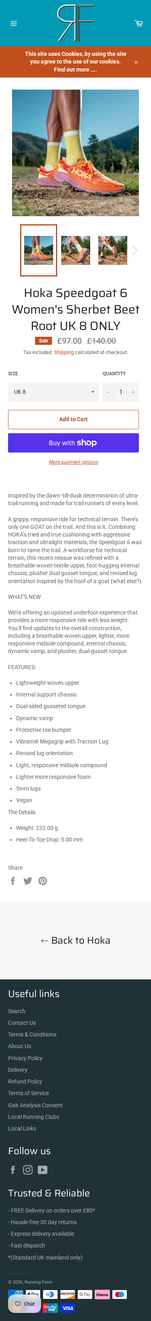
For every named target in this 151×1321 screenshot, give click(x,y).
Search (16, 1011)
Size (13, 374)
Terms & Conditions (32, 1034)
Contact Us (22, 1023)
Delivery (17, 1070)
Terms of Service (28, 1093)
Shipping (64, 352)
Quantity (114, 374)
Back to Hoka (80, 940)
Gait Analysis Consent (35, 1105)
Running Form (38, 1282)
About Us (19, 1046)
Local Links (22, 1128)
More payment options (73, 462)
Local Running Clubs (33, 1117)
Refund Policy (25, 1081)
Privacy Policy (25, 1058)
